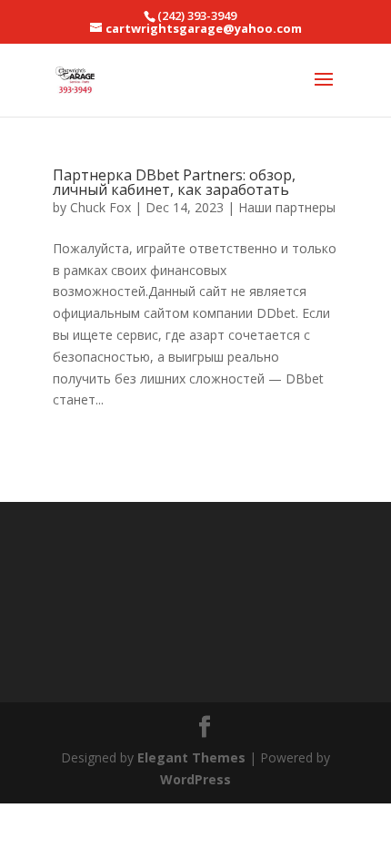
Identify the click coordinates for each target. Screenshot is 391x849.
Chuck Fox (100, 207)
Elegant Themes (191, 757)
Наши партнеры (287, 207)
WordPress (195, 779)
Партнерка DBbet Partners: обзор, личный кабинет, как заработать (174, 182)
